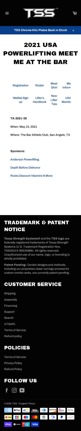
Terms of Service (15, 330)
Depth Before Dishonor (25, 167)
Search (9, 317)
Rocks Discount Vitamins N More (31, 175)
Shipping (10, 293)
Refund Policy (13, 369)
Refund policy (13, 336)
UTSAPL (10, 324)
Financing (10, 305)
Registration (20, 85)
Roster (39, 85)
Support (9, 311)
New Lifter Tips (54, 100)
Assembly (10, 299)
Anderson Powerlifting (24, 159)
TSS (14, 403)
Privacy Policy (13, 363)
